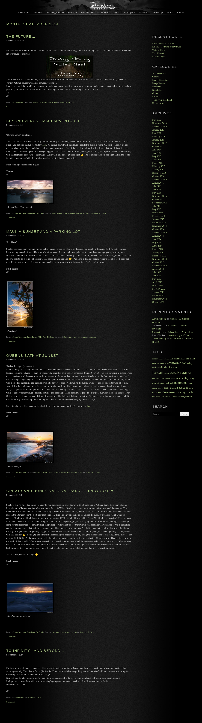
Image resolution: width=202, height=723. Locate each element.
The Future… (21, 36)
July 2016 (156, 186)
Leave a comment (12, 107)
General (155, 77)
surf (178, 392)
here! (89, 406)
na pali (155, 383)
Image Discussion (19, 213)
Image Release (32, 337)
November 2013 (159, 259)
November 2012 (159, 299)
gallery (44, 102)
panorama (71, 213)
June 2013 (156, 275)
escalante (155, 367)
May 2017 (156, 156)
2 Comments (10, 341)
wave (173, 396)
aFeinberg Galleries (55, 12)
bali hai (38, 472)
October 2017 (158, 146)
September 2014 (159, 232)
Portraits (156, 96)
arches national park (166, 359)
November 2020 (159, 123)
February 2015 (158, 216)
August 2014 (158, 236)
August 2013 (158, 269)
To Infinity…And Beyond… (35, 651)
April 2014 (157, 246)
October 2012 (158, 302)
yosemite (188, 396)
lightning (68, 632)
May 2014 (156, 242)
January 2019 (158, 130)
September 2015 (159, 203)
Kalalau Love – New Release (180, 332)
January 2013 (158, 292)
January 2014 (158, 252)
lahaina (65, 337)
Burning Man (129, 12)
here (44, 145)
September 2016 (159, 179)
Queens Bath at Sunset (32, 356)
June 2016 (156, 189)
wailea (54, 102)
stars (154, 392)
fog (170, 367)
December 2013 (159, 256)
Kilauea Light (158, 57)
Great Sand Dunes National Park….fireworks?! (59, 491)
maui (49, 102)
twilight (183, 392)
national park (164, 383)
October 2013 (158, 262)
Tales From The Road (35, 213)
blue (166, 363)
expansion (37, 102)
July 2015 (156, 206)
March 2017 (157, 163)
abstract (155, 359)
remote (174, 388)
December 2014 (159, 222)
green (175, 367)
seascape (79, 213)
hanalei (44, 472)
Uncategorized (158, 103)
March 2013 (157, 285)
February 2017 (158, 166)
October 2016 (158, 176)
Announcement (18, 102)
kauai (50, 472)
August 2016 (158, 183)
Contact (180, 12)
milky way (188, 378)
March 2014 (157, 249)
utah (190, 392)
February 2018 (158, 136)
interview (167, 373)
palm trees (77, 337)
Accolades (38, 12)
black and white (158, 363)
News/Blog (144, 12)
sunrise (85, 213)
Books (116, 12)
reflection (166, 388)
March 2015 (157, 213)
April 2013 (157, 282)
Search (170, 12)
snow (191, 388)
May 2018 (156, 133)
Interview (156, 86)
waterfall (167, 396)
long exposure (57, 213)
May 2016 (156, 193)
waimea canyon (158, 396)
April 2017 (157, 160)
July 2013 (156, 272)
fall (160, 367)
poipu (190, 383)
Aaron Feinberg (159, 319)
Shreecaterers (158, 332)
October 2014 (158, 229)
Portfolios (72, 12)
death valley (187, 363)
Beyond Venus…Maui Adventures (43, 121)
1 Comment (10, 217)
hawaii (157, 372)
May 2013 (156, 279)
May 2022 (156, 120)
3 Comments (10, 477)
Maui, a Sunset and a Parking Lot (43, 232)
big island (190, 359)
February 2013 (158, 289)
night (172, 383)
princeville (56, 472)
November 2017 (159, 143)
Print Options (87, 12)
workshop (180, 396)
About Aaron (24, 12)
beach (183, 359)
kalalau (174, 373)
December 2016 (159, 173)
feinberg (165, 367)
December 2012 (159, 295)
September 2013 (159, 266)
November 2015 (159, 196)
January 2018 (158, 140)
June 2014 (156, 239)
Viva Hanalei (158, 53)
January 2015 (158, 219)
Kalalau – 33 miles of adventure (166, 47)
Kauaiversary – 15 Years (163, 43)
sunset (84, 337)
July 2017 (156, 150)
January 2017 (158, 169)
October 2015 (158, 199)
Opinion (156, 93)
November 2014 (159, 226)
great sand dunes (58, 632)
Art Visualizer (103, 12)
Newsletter (157, 90)
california (174, 363)
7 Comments (10, 637)
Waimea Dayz (158, 50)
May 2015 (156, 209)
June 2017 (156, 153)
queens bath (65, 472)
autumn (177, 359)
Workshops (158, 12)
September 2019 (159, 126)
